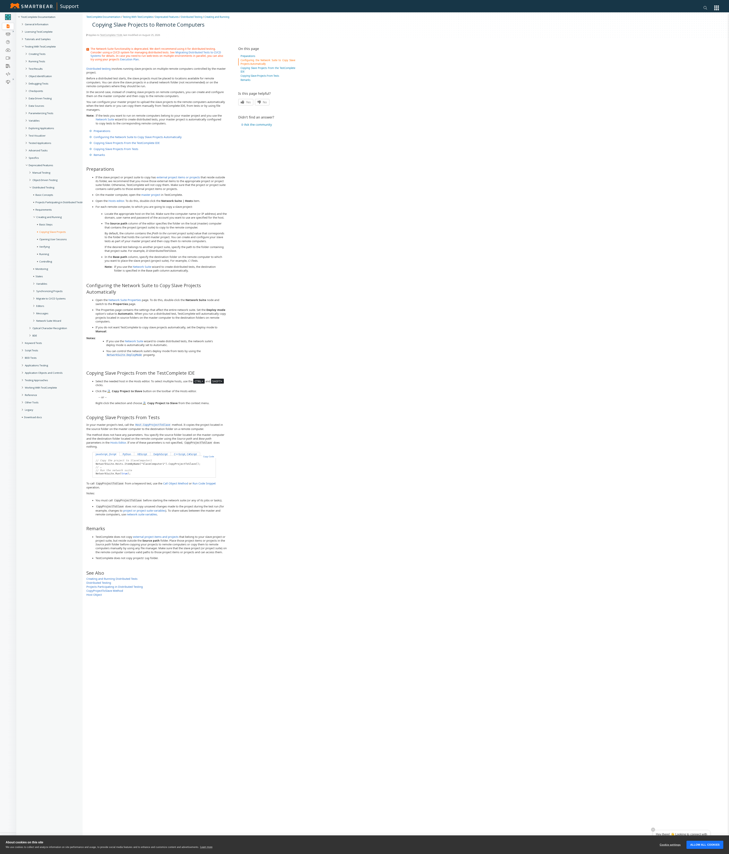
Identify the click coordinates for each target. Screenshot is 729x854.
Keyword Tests (33, 343)
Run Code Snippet (204, 483)
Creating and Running (49, 217)
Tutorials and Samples (38, 39)
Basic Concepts (44, 195)
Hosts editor (116, 201)
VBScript (142, 454)
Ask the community (258, 124)
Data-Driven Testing (40, 98)
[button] (716, 8)
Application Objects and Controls (44, 372)
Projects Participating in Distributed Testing (60, 202)
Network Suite (105, 119)
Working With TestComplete (41, 387)
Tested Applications (40, 143)
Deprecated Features (41, 165)
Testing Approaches (36, 380)
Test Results (36, 68)
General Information (36, 24)
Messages (42, 313)
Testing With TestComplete (40, 46)
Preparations (102, 131)
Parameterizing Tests (41, 113)
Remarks (99, 155)
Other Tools (32, 402)
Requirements (44, 209)
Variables (34, 120)
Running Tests (37, 61)
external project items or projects (178, 177)
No (264, 102)
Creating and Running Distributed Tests (111, 579)
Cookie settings (670, 844)
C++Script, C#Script (185, 454)
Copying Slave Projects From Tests (116, 149)
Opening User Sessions (53, 239)
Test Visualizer (37, 135)
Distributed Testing (43, 187)
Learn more (206, 847)
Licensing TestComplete (39, 31)
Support (69, 6)
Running (44, 254)
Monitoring (42, 269)
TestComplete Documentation (38, 17)
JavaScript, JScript (106, 454)
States (39, 276)
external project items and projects (155, 537)
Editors (40, 306)
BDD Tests (31, 357)
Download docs (33, 417)
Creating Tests (37, 54)
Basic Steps (46, 224)
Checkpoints (36, 91)
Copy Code (208, 456)
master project (150, 195)
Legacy (29, 410)
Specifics (34, 158)
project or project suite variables (144, 510)
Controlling (45, 261)
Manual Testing (41, 172)
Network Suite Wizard (48, 320)
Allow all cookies (705, 844)
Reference (31, 395)
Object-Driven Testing (45, 180)
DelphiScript (160, 454)
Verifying (44, 246)
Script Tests (31, 350)
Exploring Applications (41, 128)
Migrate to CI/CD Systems (51, 298)
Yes (248, 102)
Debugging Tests (38, 83)
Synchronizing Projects (49, 291)
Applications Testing (36, 365)
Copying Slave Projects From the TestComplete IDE (127, 143)
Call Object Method (175, 483)
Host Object (94, 594)
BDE (34, 335)
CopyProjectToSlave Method (104, 591)
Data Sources (36, 105)
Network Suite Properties (124, 300)
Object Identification (40, 76)
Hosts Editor (118, 442)
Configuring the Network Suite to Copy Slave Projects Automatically (138, 137)
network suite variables (142, 514)
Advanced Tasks (38, 150)
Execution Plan (129, 59)
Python (127, 454)
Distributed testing (98, 68)
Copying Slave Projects (52, 232)
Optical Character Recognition (49, 328)
